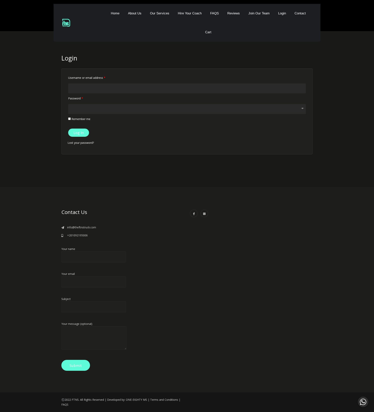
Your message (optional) (76, 324)
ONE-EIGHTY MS (136, 399)
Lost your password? (81, 143)
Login (282, 13)
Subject (66, 299)
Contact (300, 13)
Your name (68, 249)
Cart (208, 32)
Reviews (233, 13)
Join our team (259, 13)
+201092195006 (77, 235)
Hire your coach (190, 13)
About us (134, 13)
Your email (68, 274)
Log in (78, 132)
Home (115, 13)
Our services (159, 13)
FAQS (214, 13)
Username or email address (86, 78)
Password (75, 98)
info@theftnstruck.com (81, 227)
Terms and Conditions (164, 399)
